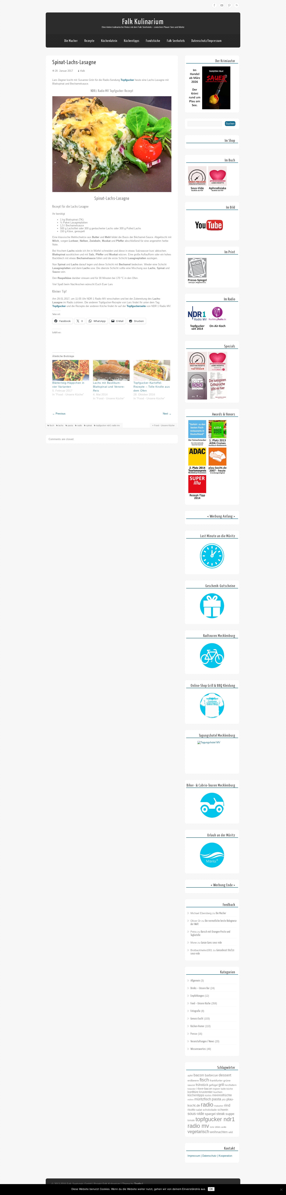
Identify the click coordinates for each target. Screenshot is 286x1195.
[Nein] (281, 1189)
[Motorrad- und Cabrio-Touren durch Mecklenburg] (212, 805)
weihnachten (219, 1132)
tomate (191, 1120)
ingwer (216, 1088)
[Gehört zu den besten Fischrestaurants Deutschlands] (197, 445)
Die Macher (71, 41)
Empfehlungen (197, 995)
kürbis (208, 1095)
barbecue (211, 1075)
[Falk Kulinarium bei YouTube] (209, 236)
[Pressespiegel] (197, 283)
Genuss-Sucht (196, 1018)
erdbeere (193, 1080)
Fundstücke (153, 41)
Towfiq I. (139, 1183)
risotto (191, 1109)
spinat (89, 425)
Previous (59, 413)
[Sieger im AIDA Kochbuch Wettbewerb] (217, 445)
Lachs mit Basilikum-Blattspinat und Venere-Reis (109, 386)
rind (227, 1105)
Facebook (214, 5)
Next (167, 413)
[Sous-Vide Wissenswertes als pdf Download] (197, 191)
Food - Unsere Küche (164, 425)
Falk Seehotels (176, 41)
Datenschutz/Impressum (206, 41)
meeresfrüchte (222, 1095)
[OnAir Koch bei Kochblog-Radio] (217, 330)
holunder (192, 1089)
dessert (225, 1075)
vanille (223, 1127)
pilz (224, 1099)
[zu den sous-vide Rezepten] (197, 370)
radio (79, 425)
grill (221, 1085)
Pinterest (229, 5)
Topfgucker (127, 79)
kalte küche (227, 1088)
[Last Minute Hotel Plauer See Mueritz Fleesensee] (212, 556)
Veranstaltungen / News (202, 1041)
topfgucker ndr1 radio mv (108, 425)
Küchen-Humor (197, 1026)
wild (230, 1132)
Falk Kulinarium (143, 22)
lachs (60, 425)
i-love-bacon (204, 1088)
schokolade (210, 1109)
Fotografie (195, 1011)
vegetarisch (198, 1131)
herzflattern (231, 1085)
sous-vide (196, 1113)
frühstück (202, 1085)
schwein (223, 1109)
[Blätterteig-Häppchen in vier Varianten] (70, 370)
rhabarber (218, 1106)
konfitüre (193, 1092)
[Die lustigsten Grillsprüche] (217, 398)
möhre (191, 1099)
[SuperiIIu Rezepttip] (197, 500)
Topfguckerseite (136, 306)
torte (212, 1127)
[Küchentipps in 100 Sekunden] (197, 398)
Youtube (222, 5)
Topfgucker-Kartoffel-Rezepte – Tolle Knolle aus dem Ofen (151, 386)
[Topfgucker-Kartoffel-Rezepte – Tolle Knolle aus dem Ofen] (151, 370)
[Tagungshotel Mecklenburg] (212, 755)
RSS (236, 5)
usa (217, 1126)
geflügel (213, 1085)
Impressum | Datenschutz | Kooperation (210, 1155)
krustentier (206, 1092)
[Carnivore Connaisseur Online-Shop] (212, 705)
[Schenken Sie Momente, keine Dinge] (212, 606)
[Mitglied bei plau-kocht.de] (217, 473)
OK (211, 1189)
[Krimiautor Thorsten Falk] (209, 108)
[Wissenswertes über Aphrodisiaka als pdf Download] (217, 191)
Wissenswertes (198, 1049)
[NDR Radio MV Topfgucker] (197, 330)
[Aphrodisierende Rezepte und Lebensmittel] (217, 370)
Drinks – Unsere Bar (200, 988)
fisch (52, 425)
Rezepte (89, 41)
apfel (190, 1075)
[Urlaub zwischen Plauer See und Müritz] (212, 855)
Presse (193, 1033)
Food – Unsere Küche (200, 1003)
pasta (70, 425)
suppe (229, 1114)
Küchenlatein (109, 41)
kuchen (217, 1092)
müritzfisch (202, 1099)
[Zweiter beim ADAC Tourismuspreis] (197, 473)
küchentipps (196, 1095)
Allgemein (195, 980)
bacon (199, 1075)
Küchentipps (131, 41)
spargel (210, 1114)
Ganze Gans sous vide (211, 942)
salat (199, 1109)
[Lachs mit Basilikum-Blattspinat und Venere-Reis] (111, 370)
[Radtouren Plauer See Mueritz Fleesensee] (212, 655)
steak (220, 1114)
